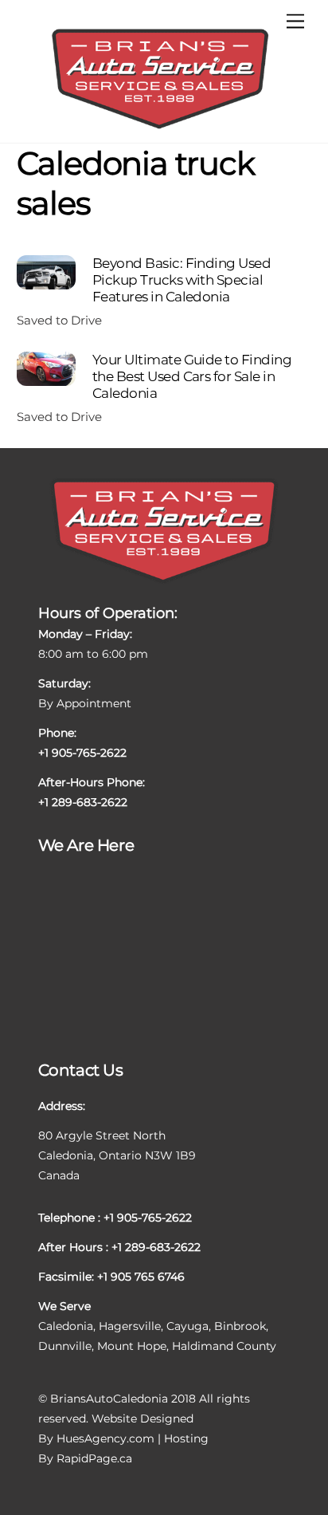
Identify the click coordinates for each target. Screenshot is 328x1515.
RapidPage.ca (94, 1458)
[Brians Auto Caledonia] (160, 127)
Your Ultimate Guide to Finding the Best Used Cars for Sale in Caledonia (191, 375)
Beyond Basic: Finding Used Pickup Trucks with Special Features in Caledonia (181, 279)
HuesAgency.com (105, 1438)
